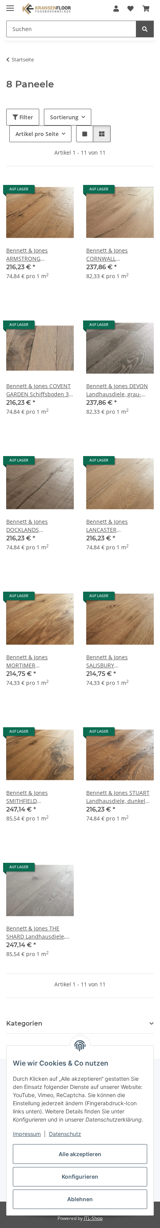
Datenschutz (65, 1133)
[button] (116, 8)
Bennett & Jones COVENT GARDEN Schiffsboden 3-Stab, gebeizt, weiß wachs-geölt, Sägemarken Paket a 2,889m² (39, 390)
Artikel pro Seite (37, 134)
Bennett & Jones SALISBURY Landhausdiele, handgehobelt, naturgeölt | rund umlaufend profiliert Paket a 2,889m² (119, 661)
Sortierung (64, 117)
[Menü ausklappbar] (10, 5)
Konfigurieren (80, 1176)
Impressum (27, 1133)
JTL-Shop (93, 1218)
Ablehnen (80, 1199)
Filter (25, 117)
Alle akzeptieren (80, 1154)
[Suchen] (145, 29)
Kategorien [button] (24, 1023)
